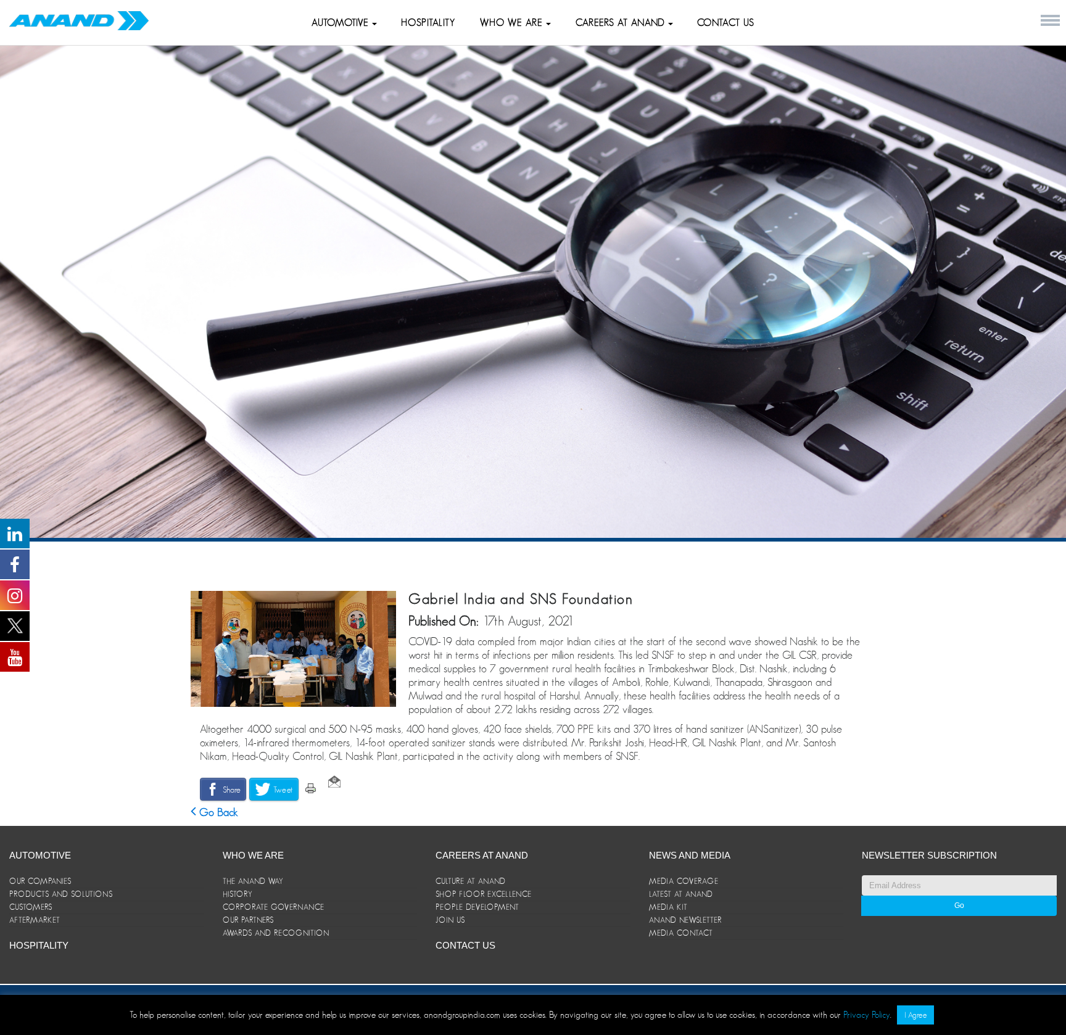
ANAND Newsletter (685, 920)
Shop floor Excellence (484, 894)
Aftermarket (34, 920)
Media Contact (681, 933)
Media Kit (668, 907)
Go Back (217, 812)
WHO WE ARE (513, 22)
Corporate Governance (273, 907)
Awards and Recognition (276, 933)
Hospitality (428, 22)
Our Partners (248, 920)
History (238, 894)
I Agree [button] (915, 1015)
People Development (477, 907)
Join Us (450, 920)
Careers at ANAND (622, 22)
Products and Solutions (61, 894)
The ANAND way (253, 881)
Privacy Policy (866, 1014)
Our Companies (40, 881)
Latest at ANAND (681, 894)
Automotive (342, 22)
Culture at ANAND (471, 881)
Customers (30, 907)
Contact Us (725, 22)
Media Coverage (684, 881)
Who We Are (253, 855)
